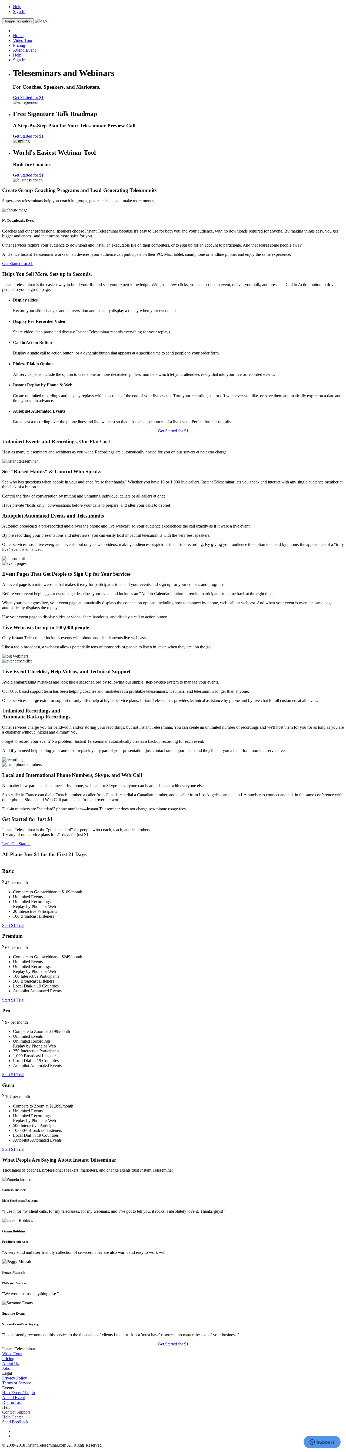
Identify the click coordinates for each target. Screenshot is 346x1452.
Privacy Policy (14, 1378)
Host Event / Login (18, 1392)
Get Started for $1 (28, 97)
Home (18, 35)
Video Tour (22, 40)
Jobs (6, 1368)
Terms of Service (16, 1383)
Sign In (19, 60)
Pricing (19, 45)
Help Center (12, 1417)
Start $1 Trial (13, 925)
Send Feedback (15, 1422)
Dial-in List (12, 1402)
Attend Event (24, 50)
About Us (10, 1363)
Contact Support (16, 1412)
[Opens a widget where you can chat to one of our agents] (322, 1442)
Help (17, 55)
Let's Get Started (16, 843)
